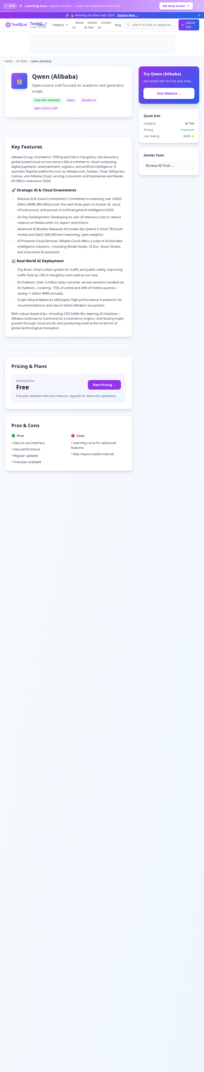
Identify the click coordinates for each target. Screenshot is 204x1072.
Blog (118, 25)
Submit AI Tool (90, 25)
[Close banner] (198, 6)
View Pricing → (104, 385)
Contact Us (104, 25)
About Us (77, 25)
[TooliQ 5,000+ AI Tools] (16, 25)
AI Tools (22, 61)
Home (41, 25)
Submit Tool (190, 25)
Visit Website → (169, 93)
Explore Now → (127, 15)
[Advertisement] (102, 44)
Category (58, 25)
